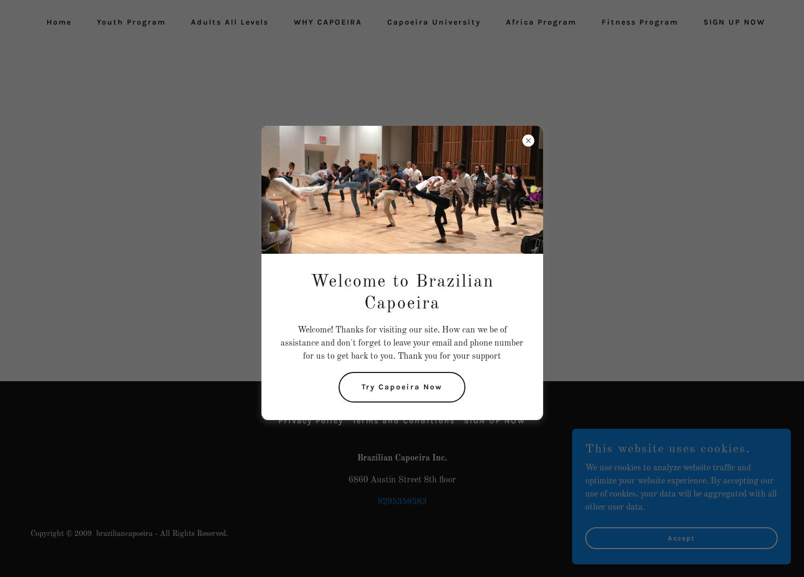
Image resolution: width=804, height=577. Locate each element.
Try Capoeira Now (402, 387)
